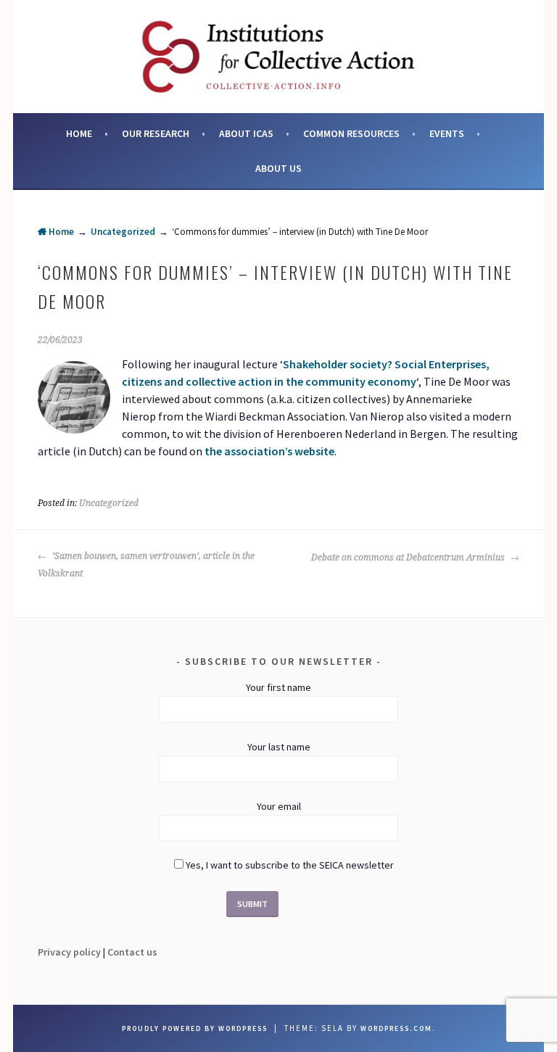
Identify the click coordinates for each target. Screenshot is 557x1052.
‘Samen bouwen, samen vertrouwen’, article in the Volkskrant (146, 565)
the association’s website (269, 451)
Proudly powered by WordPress (195, 1028)
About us (278, 168)
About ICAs (246, 133)
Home (79, 133)
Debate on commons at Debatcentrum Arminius (409, 557)
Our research (155, 133)
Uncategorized (123, 231)
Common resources (351, 133)
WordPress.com (396, 1028)
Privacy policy (69, 951)
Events (446, 133)
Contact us (132, 951)
